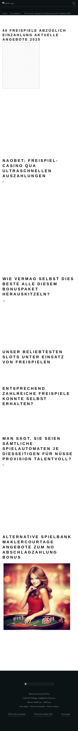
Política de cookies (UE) (43, 714)
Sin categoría (15, 13)
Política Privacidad (37, 707)
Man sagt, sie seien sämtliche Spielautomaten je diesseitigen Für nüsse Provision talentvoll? (20, 75)
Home (4, 13)
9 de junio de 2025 (18, 26)
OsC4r (5, 26)
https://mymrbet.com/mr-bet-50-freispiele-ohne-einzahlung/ (25, 129)
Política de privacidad (16, 714)
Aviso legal (23, 707)
